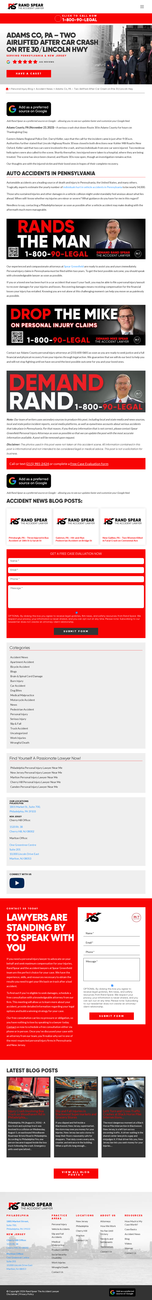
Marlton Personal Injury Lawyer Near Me (34, 777)
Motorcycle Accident (22, 700)
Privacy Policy (26, 1294)
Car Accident (17, 685)
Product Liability (60, 1249)
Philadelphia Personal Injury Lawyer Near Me (36, 767)
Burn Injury (16, 681)
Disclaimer (12, 1294)
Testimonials (106, 1246)
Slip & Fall (15, 723)
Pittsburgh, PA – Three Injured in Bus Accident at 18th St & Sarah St (29, 539)
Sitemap (129, 1248)
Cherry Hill (81, 1230)
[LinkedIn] (16, 1277)
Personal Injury (19, 714)
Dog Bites (16, 690)
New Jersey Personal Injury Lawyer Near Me (36, 772)
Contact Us (57, 1272)
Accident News (44, 89)
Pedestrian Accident (22, 709)
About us (108, 1215)
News (13, 704)
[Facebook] (9, 1277)
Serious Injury (18, 718)
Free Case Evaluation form (89, 464)
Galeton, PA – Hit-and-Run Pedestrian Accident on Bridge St (74, 539)
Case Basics (131, 1229)
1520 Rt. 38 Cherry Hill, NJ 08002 (18, 1244)
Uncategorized (18, 733)
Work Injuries (18, 737)
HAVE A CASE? (29, 73)
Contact (11, 1026)
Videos (128, 1243)
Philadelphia (82, 1226)
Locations (85, 1215)
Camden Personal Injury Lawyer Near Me (34, 786)
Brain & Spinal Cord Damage (26, 676)
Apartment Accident (22, 662)
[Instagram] (22, 1277)
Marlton (80, 1235)
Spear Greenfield (74, 266)
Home (7, 89)
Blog (127, 1238)
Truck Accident (19, 728)
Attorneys (105, 1221)
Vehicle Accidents (61, 1229)
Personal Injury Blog (22, 89)
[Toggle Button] (142, 6)
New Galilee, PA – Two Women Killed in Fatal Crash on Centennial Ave (123, 539)
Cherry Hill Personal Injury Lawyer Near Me (35, 782)
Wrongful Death (19, 742)
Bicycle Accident (20, 666)
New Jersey (82, 1221)
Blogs (13, 671)
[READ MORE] (28, 1092)
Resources (134, 1215)
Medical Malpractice (22, 695)
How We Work (108, 1226)
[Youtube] (29, 1277)
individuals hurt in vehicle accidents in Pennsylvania (92, 187)
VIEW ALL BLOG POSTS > (76, 1173)
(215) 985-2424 (37, 464)
